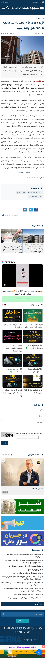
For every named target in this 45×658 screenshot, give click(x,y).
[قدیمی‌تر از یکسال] (33, 236)
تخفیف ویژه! (22, 299)
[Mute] (8, 284)
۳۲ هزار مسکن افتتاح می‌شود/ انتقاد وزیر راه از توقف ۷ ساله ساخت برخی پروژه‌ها (21, 583)
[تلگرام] (40, 629)
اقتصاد (28, 172)
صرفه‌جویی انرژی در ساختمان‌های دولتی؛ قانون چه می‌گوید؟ (24, 555)
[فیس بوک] (4, 629)
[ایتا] (16, 629)
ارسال (4, 442)
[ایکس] (36, 629)
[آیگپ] (20, 629)
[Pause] (4, 284)
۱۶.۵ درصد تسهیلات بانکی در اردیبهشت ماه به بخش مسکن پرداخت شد (12, 250)
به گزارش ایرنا (38, 81)
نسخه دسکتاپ (22, 621)
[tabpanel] (22, 476)
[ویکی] (20, 632)
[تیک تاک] (28, 632)
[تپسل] (3, 262)
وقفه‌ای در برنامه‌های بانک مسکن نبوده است (34, 250)
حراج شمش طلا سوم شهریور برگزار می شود (27, 573)
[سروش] (12, 629)
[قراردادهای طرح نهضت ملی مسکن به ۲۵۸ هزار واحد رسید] (22, 50)
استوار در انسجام (37, 488)
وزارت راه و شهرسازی (34, 192)
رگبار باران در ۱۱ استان (34, 569)
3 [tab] (6, 454)
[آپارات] (28, 629)
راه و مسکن (20, 172)
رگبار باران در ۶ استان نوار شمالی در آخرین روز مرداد (24, 598)
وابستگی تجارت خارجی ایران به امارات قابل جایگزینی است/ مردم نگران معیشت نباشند (21, 577)
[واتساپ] (16, 632)
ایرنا (25, 8)
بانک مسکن (21, 192)
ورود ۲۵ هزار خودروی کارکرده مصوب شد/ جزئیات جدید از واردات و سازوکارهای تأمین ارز (22, 589)
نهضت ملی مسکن (35, 196)
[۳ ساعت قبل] (22, 472)
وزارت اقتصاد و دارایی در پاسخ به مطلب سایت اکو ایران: (34, 245)
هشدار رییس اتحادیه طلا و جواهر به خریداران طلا (24, 566)
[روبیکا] (32, 629)
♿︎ (39, 652)
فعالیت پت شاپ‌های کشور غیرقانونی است (27, 594)
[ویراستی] (8, 629)
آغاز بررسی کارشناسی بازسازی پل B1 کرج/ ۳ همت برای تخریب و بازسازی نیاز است (22, 561)
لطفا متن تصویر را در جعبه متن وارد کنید (30, 433)
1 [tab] (11, 454)
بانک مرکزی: (18, 244)
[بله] (24, 629)
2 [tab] (9, 454)
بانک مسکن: (40, 18)
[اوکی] (24, 632)
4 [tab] (3, 454)
